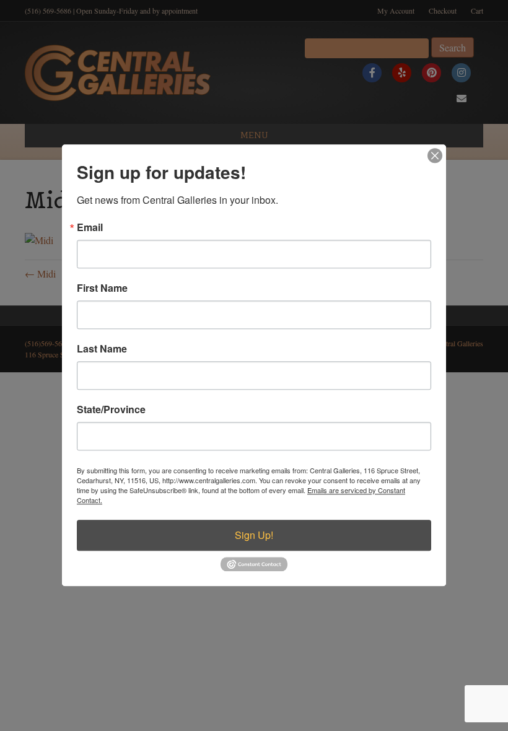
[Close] (434, 155)
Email (90, 227)
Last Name (102, 349)
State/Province (111, 409)
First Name (102, 288)
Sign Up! (254, 535)
